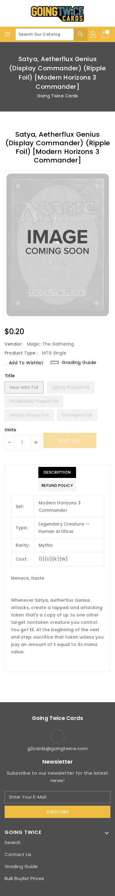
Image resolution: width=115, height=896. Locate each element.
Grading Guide (79, 362)
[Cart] (106, 34)
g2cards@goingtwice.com (57, 748)
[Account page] (93, 34)
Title (10, 376)
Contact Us (18, 854)
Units (11, 430)
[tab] (57, 472)
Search (13, 842)
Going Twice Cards (57, 96)
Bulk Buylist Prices (24, 878)
